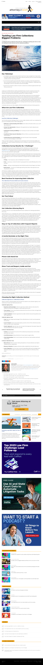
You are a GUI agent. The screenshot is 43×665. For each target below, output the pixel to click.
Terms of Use (30, 661)
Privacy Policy (16, 661)
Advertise (35, 661)
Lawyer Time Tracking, (33, 355)
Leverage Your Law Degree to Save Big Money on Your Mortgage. (15, 647)
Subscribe (21, 409)
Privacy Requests (23, 661)
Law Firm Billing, (9, 355)
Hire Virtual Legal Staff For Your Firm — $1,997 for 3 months (15, 374)
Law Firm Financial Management (26, 414)
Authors (29, 1)
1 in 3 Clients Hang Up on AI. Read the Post (11, 631)
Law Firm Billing (17, 414)
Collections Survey (6, 150)
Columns (33, 1)
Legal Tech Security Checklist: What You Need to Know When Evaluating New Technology (29, 389)
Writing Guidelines (38, 1)
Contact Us (39, 2)
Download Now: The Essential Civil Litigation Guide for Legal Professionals (17, 380)
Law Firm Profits (34, 414)
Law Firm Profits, (26, 355)
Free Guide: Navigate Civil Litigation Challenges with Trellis (14, 636)
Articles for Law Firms (21, 395)
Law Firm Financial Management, (17, 355)
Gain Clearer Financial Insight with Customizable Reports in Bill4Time (16, 375)
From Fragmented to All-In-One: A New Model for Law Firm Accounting (16, 628)
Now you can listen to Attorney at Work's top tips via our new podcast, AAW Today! (19, 382)
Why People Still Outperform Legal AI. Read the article (14, 377)
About (26, 1)
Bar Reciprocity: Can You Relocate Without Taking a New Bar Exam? (13, 389)
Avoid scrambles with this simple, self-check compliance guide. (15, 645)
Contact (39, 661)
